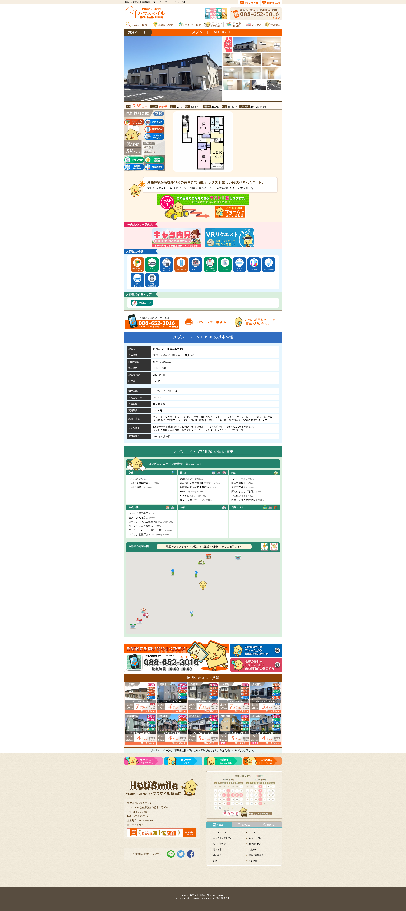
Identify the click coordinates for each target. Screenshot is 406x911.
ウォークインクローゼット (137, 269)
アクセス (253, 832)
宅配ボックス (181, 269)
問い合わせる (266, 761)
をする (186, 761)
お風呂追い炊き (239, 269)
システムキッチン (166, 269)
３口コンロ (195, 269)
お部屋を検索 (255, 844)
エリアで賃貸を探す (222, 838)
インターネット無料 (210, 269)
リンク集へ (254, 861)
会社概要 (217, 855)
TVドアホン (225, 269)
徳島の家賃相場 (256, 855)
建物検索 (253, 849)
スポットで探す (256, 838)
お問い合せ (218, 861)
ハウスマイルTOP (221, 832)
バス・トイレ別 (137, 285)
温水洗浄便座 (268, 269)
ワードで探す (219, 844)
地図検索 (217, 849)
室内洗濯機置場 (152, 285)
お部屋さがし (147, 761)
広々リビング (151, 269)
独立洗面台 (254, 269)
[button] (208, 556)
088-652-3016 (226, 761)
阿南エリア (145, 302)
